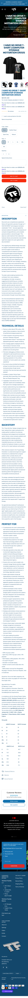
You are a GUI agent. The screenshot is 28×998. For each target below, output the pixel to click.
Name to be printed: (7, 119)
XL (17, 142)
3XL (4, 146)
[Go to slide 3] (14, 836)
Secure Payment (8, 779)
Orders (3, 930)
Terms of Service (19, 886)
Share (3, 207)
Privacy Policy (18, 878)
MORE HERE (21, 4)
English (17, 973)
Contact (4, 936)
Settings (4, 927)
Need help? (23, 207)
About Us (4, 924)
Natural (14, 134)
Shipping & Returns (9, 771)
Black (4, 130)
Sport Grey (6, 134)
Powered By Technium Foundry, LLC (18, 978)
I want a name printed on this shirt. (12, 116)
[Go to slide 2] (13, 836)
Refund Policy (19, 881)
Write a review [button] (14, 801)
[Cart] (25, 9)
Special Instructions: (7, 158)
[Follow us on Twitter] (6, 967)
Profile (3, 933)
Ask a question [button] (14, 805)
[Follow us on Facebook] (3, 967)
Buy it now (14, 180)
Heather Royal (12, 130)
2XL (22, 142)
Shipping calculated (13, 100)
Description (5, 215)
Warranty (6, 775)
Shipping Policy (19, 884)
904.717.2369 (8, 895)
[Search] (5, 9)
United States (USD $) (8, 973)
